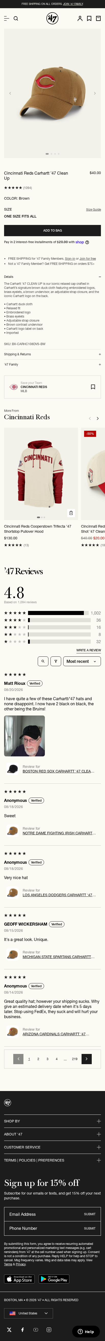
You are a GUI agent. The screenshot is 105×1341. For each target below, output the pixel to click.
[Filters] (55, 661)
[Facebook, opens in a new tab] (22, 1330)
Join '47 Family (73, 4)
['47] (52, 18)
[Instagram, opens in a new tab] (49, 1330)
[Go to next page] (87, 1059)
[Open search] (15, 18)
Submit (90, 1214)
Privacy (20, 1264)
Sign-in (70, 258)
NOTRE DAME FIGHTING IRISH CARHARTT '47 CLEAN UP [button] (58, 833)
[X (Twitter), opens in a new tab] (9, 1330)
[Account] (80, 18)
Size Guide (93, 209)
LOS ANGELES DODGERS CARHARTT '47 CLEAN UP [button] (57, 895)
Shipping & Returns (17, 354)
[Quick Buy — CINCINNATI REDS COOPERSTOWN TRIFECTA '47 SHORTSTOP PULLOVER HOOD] (71, 513)
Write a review (88, 650)
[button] (13, 187)
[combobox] (28, 1313)
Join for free (88, 258)
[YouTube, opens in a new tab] (36, 1330)
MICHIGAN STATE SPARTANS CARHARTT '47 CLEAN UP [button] (57, 956)
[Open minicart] (98, 18)
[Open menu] (6, 18)
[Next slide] (95, 93)
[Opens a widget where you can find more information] (86, 1332)
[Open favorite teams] (89, 18)
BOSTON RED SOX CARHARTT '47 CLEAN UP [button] (58, 771)
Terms (8, 1264)
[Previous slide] (10, 93)
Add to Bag (52, 230)
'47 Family (11, 364)
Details (8, 277)
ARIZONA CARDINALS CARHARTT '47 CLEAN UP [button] (54, 1034)
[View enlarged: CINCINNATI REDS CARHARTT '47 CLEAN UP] (52, 93)
